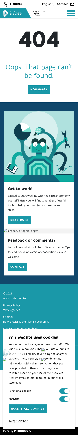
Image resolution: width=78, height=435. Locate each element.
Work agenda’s (11, 310)
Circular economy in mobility (20, 328)
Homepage (39, 89)
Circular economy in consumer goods (25, 335)
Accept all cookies (27, 408)
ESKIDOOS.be (23, 431)
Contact (62, 4)
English (46, 4)
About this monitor (15, 298)
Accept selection (18, 421)
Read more (19, 220)
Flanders (16, 4)
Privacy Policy (11, 305)
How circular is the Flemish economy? (26, 321)
